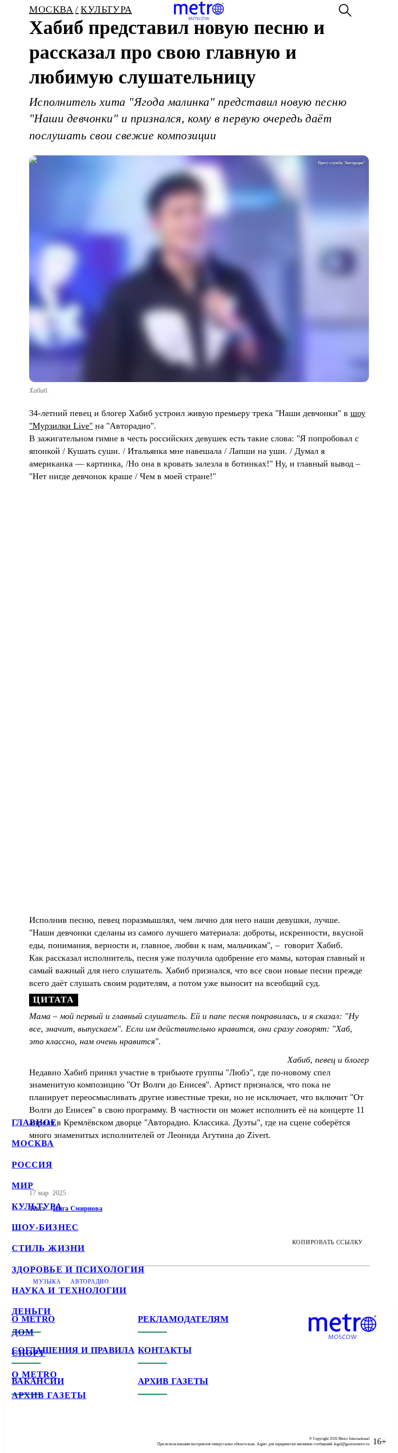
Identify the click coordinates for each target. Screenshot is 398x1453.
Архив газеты (49, 1395)
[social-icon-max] (77, 1433)
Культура (37, 1206)
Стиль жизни (48, 1248)
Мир (22, 1185)
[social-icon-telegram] (39, 1433)
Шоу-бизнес (45, 1227)
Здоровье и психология (78, 1269)
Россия (32, 1164)
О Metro (35, 1374)
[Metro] (199, 10)
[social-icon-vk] (19, 1433)
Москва (33, 1143)
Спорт (28, 1353)
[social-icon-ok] (58, 1433)
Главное (34, 1122)
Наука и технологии (69, 1290)
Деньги (31, 1311)
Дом (23, 1332)
